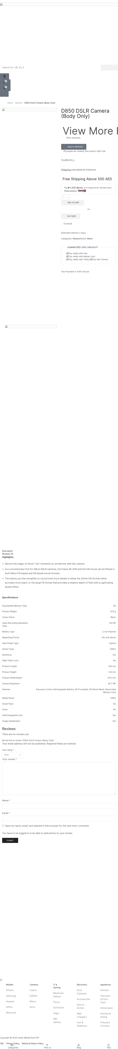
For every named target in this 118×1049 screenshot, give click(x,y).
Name (6, 800)
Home (10, 103)
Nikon (90, 238)
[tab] (59, 551)
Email (6, 813)
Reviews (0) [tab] (7, 554)
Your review (9, 759)
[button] (4, 76)
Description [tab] (7, 551)
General (18, 103)
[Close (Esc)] (0, 975)
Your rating (8, 750)
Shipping (66, 169)
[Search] (109, 67)
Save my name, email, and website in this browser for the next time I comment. (47, 825)
